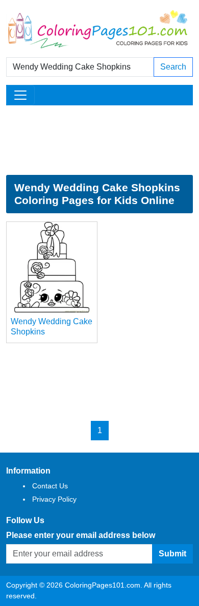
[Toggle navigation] (20, 95)
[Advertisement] (99, 140)
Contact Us (50, 486)
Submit (172, 553)
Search (173, 66)
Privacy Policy (54, 499)
